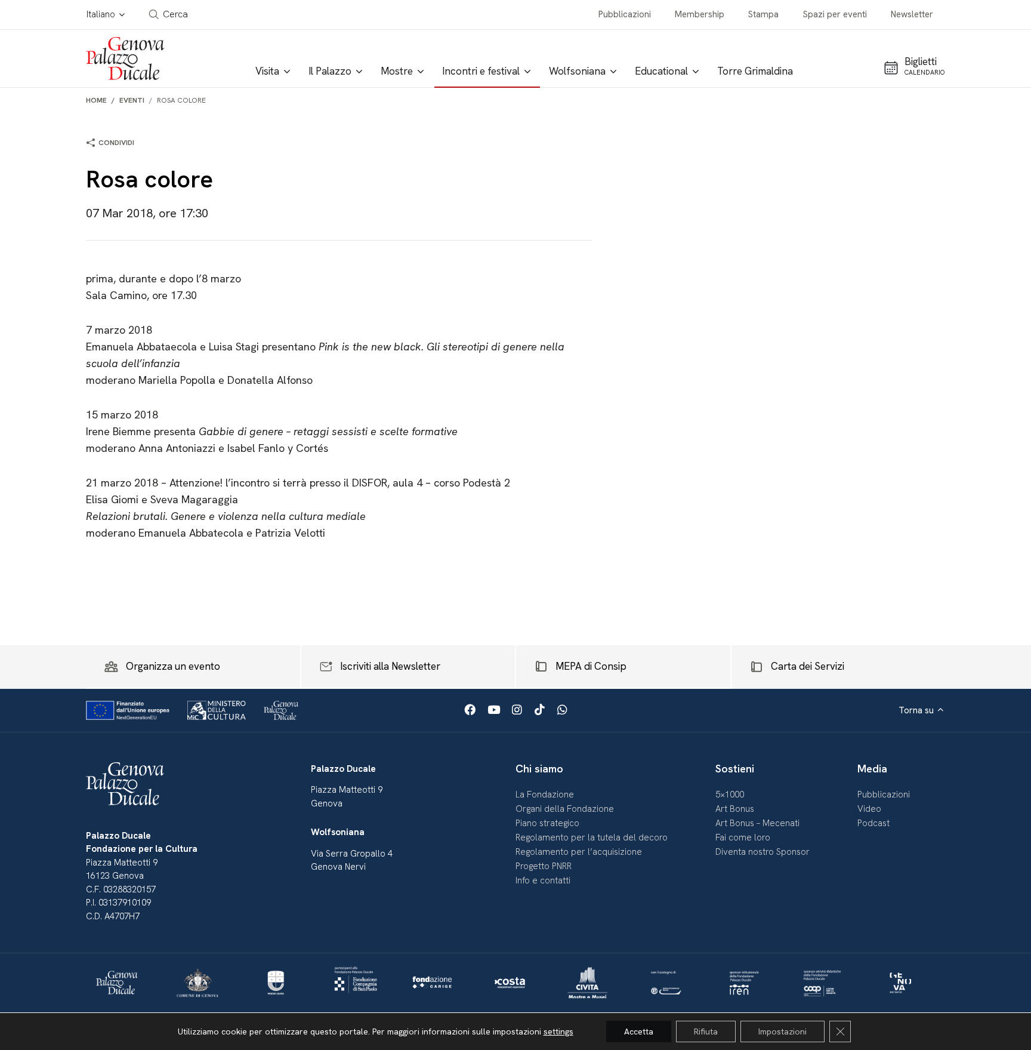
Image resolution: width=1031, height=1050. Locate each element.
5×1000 (729, 794)
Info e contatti (543, 880)
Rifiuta (706, 1031)
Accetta (638, 1031)
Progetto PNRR (544, 866)
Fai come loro (742, 837)
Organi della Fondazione (565, 809)
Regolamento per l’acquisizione (579, 852)
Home (96, 100)
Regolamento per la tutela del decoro (592, 837)
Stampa (763, 14)
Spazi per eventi (835, 14)
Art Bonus (734, 809)
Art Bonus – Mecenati (757, 823)
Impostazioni (782, 1031)
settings (558, 1031)
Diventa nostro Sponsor (762, 852)
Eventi (131, 100)
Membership (699, 14)
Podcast (873, 823)
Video (869, 809)
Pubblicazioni (624, 14)
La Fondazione (545, 794)
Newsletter (912, 14)
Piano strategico (547, 823)
